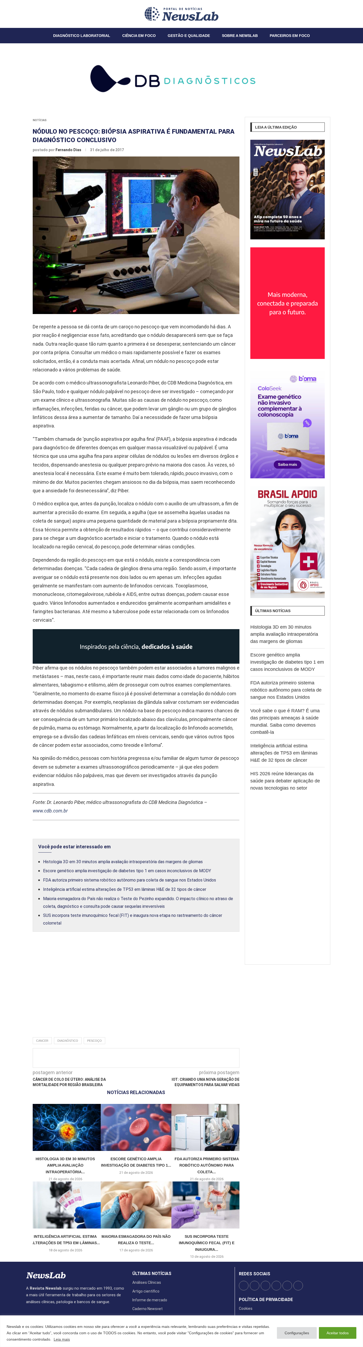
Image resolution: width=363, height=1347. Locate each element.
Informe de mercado (149, 1300)
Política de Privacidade (266, 1300)
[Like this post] (120, 1058)
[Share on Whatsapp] (175, 1058)
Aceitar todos (338, 1333)
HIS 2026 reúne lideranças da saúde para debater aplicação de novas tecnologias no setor (285, 781)
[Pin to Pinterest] (149, 1058)
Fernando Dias (69, 150)
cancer (42, 1040)
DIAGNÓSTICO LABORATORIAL (81, 35)
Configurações (297, 1333)
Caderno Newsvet (147, 1309)
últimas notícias (151, 1274)
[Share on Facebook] (131, 1058)
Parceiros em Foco (290, 35)
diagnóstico (67, 1040)
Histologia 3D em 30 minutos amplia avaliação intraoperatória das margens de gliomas (123, 861)
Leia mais (62, 1339)
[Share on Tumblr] (157, 1058)
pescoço (94, 1040)
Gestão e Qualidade (189, 35)
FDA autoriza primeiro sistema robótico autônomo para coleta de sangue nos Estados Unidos (129, 880)
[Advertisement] (136, 990)
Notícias (40, 120)
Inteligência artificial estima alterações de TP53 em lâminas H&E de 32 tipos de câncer (124, 889)
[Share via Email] (184, 1058)
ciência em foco (139, 35)
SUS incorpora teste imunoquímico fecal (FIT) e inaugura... (206, 1243)
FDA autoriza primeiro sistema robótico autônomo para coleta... (207, 1165)
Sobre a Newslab (240, 35)
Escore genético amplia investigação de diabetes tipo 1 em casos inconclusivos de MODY (127, 870)
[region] (181, 1331)
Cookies (245, 1308)
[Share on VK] (166, 1058)
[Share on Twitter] (140, 1058)
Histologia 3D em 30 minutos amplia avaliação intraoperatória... (65, 1165)
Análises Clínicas (146, 1282)
